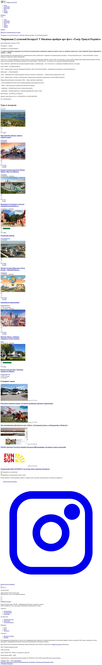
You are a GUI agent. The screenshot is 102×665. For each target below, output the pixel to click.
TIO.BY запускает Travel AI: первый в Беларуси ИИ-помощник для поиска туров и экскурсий (33, 447)
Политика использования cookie (44, 662)
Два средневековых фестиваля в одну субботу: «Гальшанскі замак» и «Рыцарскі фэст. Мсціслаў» (34, 425)
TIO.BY (4, 660)
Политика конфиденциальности (9, 662)
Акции (6, 11)
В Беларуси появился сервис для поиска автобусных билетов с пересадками (27, 403)
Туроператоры (8, 612)
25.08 (2, 238)
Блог (5, 9)
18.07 (5, 174)
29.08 (2, 273)
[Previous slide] (2, 109)
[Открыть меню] (3, 2)
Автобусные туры (9, 619)
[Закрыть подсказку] (1, 586)
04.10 (8, 305)
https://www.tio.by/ (57, 644)
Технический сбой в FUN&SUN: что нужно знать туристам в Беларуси (25, 469)
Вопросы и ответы (9, 636)
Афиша (6, 12)
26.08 (2, 374)
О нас (5, 627)
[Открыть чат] (1, 597)
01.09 (8, 238)
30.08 (2, 140)
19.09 (5, 140)
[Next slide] (4, 109)
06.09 (2, 305)
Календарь (7, 8)
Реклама (6, 637)
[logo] (11, 2)
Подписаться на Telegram (10, 481)
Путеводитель (7, 611)
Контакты (6, 630)
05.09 (5, 273)
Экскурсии (7, 6)
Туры (5, 5)
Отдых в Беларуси (9, 622)
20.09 (5, 305)
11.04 (2, 174)
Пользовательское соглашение (27, 662)
